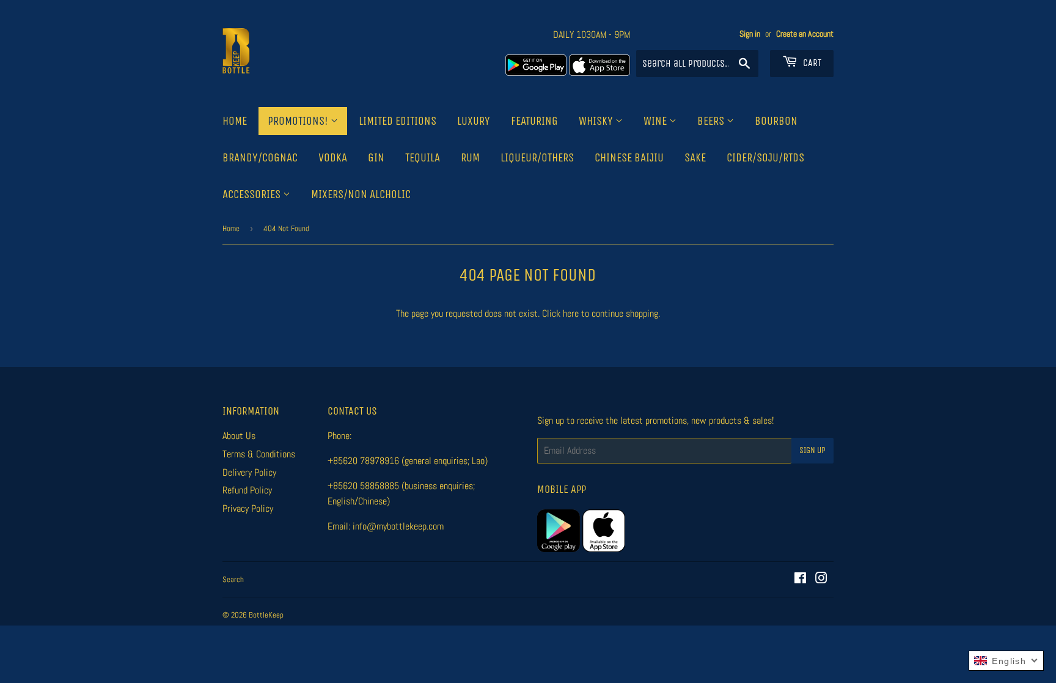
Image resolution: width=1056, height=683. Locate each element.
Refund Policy (247, 490)
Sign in (749, 34)
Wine (656, 121)
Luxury (473, 121)
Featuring (534, 121)
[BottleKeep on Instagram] (821, 579)
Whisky (597, 121)
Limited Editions (397, 121)
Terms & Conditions (258, 454)
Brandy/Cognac (260, 157)
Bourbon (776, 121)
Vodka (332, 157)
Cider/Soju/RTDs (765, 157)
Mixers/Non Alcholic (361, 194)
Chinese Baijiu (629, 157)
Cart (811, 62)
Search (233, 579)
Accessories (252, 194)
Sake (695, 157)
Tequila (422, 157)
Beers (712, 121)
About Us (238, 435)
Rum (470, 157)
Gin (376, 157)
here (571, 313)
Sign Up (812, 450)
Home (234, 121)
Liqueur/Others (537, 157)
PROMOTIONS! (299, 121)
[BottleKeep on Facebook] (800, 579)
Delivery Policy (249, 472)
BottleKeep (266, 615)
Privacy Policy (247, 508)
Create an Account (805, 34)
